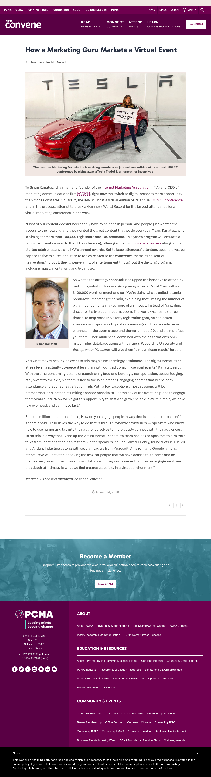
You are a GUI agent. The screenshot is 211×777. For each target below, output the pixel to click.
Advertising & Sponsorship (113, 626)
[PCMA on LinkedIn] (28, 669)
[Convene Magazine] (23, 24)
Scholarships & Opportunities (163, 669)
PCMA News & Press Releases (142, 635)
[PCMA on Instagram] (34, 669)
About (77, 9)
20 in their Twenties (89, 713)
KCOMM (83, 193)
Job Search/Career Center (149, 626)
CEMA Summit (114, 722)
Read (91, 24)
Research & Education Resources (120, 669)
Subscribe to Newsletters (128, 678)
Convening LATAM (113, 731)
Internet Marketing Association (126, 187)
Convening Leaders (140, 731)
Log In (192, 9)
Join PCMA (196, 24)
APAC (152, 9)
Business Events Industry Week (96, 740)
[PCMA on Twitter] (21, 669)
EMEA (163, 9)
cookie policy (170, 764)
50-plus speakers (147, 243)
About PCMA (85, 626)
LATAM (175, 9)
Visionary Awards (174, 740)
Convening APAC (165, 722)
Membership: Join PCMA (162, 713)
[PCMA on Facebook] (15, 669)
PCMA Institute (37, 9)
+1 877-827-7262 (29, 654)
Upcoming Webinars (160, 678)
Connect (115, 24)
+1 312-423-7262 (30, 658)
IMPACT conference (167, 200)
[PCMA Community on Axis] (54, 669)
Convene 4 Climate (139, 722)
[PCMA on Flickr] (47, 669)
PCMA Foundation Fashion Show (140, 740)
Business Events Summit (170, 731)
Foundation (60, 9)
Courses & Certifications (182, 661)
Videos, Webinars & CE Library (96, 687)
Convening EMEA (87, 731)
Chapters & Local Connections (124, 713)
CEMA (19, 9)
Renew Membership (89, 722)
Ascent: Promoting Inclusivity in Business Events (107, 661)
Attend (136, 24)
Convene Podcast (152, 661)
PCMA (8, 9)
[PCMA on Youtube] (41, 669)
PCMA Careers (178, 626)
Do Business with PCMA (102, 9)
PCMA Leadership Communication (98, 635)
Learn (164, 24)
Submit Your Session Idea (93, 678)
